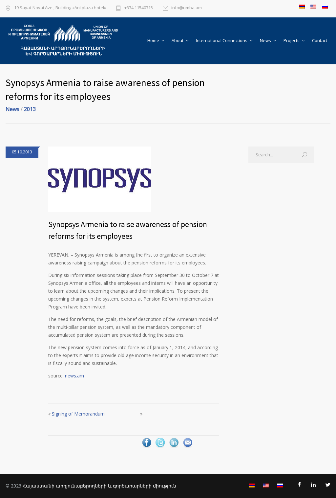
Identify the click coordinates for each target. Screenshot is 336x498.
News (265, 40)
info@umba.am (186, 8)
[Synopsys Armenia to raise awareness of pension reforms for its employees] (133, 179)
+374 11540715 (138, 8)
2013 (30, 109)
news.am (74, 376)
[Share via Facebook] (147, 447)
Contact (319, 40)
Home (153, 40)
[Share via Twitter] (160, 447)
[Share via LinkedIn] (174, 447)
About (177, 40)
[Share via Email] (188, 447)
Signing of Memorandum (78, 414)
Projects (292, 40)
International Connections (221, 40)
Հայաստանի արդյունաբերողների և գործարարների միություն (99, 486)
